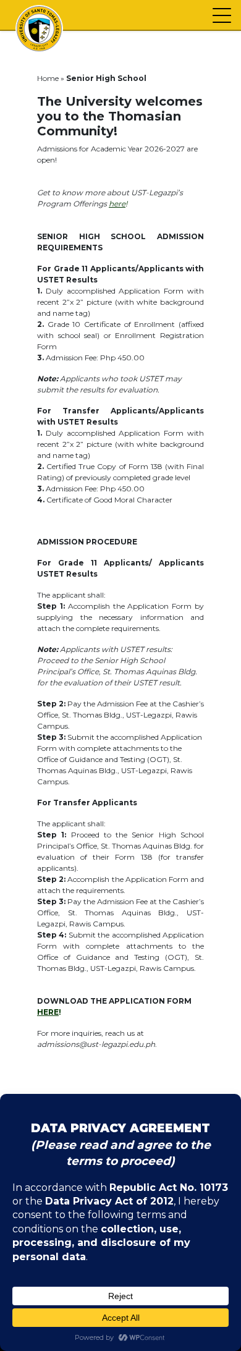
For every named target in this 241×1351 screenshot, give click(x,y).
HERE (48, 1012)
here (117, 203)
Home (48, 78)
